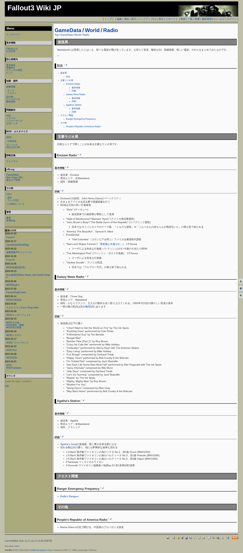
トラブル (10, 118)
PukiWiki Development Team (40, 550)
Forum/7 (10, 237)
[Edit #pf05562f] (71, 506)
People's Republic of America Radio (83, 126)
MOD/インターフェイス (18, 315)
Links (9, 194)
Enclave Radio (73, 84)
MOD (9, 137)
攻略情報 (10, 86)
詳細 (74, 91)
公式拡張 (10, 51)
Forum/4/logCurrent (16, 292)
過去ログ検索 (13, 180)
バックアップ (145, 18)
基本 (9, 197)
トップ (108, 18)
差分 (133, 18)
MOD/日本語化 (14, 300)
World (92, 30)
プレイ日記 (13, 200)
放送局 (63, 73)
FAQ (8, 115)
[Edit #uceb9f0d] (87, 276)
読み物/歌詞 (86, 306)
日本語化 (12, 141)
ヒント (9, 72)
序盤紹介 (10, 67)
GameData (68, 30)
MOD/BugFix (13, 285)
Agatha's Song (68, 444)
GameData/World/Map (17, 244)
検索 (197, 18)
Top (57, 34)
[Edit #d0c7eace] (80, 154)
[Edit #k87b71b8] (63, 316)
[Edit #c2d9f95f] (81, 475)
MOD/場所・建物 (15, 325)
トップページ (13, 34)
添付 (161, 18)
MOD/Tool (11, 350)
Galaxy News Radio (75, 94)
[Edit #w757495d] (63, 191)
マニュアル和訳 (14, 70)
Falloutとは (12, 48)
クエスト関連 (66, 115)
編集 (119, 18)
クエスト (12, 93)
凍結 (126, 18)
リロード (171, 18)
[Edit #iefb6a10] (67, 167)
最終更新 (207, 18)
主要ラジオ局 (66, 80)
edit (7, 386)
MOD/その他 (12, 322)
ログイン (232, 18)
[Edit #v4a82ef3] (67, 289)
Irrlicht (17, 546)
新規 (183, 18)
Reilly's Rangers (69, 496)
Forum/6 (10, 259)
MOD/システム (14, 335)
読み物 (9, 96)
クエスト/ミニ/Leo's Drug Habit (22, 307)
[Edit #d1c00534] (111, 519)
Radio (110, 30)
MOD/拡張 (11, 357)
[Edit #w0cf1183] (83, 400)
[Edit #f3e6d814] (103, 488)
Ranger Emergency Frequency (81, 119)
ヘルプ (221, 18)
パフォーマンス (14, 120)
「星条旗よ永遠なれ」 (110, 244)
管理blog (10, 220)
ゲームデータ (13, 99)
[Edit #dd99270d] (81, 136)
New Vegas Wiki (14, 177)
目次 (68, 77)
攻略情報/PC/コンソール (19, 252)
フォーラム (12, 161)
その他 (63, 123)
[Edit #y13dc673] (67, 413)
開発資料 (10, 101)
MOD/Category (14, 367)
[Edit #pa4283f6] (63, 436)
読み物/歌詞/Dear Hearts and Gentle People (28, 276)
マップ (10, 90)
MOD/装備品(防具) (15, 267)
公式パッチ (12, 123)
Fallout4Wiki (12, 175)
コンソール (12, 144)
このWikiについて (15, 204)
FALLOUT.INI (13, 147)
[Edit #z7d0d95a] (71, 41)
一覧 (190, 18)
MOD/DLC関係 (13, 327)
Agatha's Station (74, 105)
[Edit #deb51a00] (66, 65)
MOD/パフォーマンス (17, 342)
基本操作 (10, 65)
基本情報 (76, 88)
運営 (8, 218)
